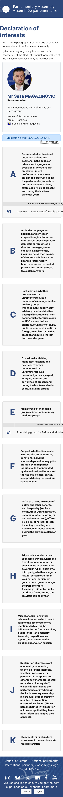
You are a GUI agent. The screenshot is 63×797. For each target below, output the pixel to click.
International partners (19, 765)
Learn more (49, 786)
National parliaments (45, 760)
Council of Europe (16, 760)
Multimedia (31, 769)
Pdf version (51, 141)
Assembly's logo (47, 765)
